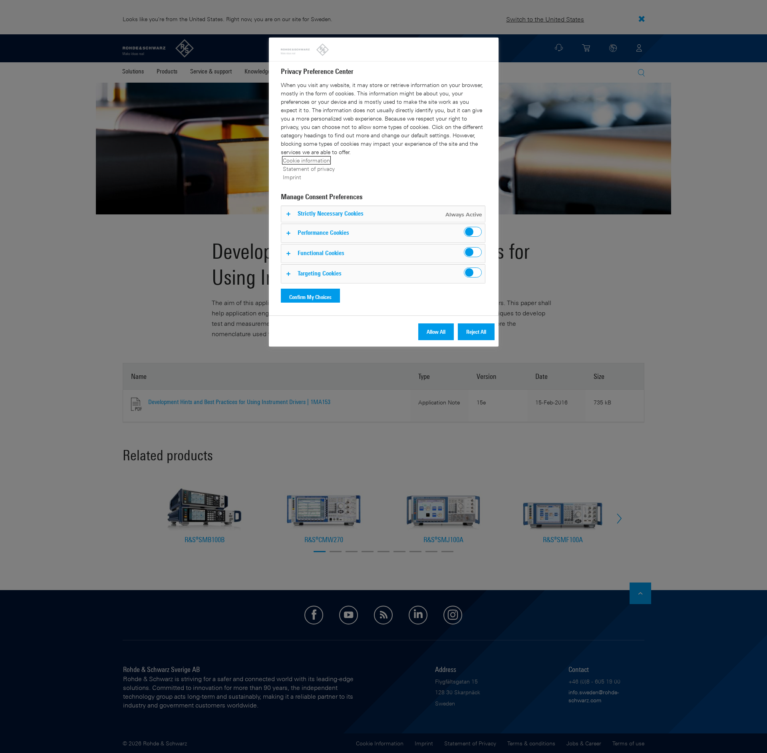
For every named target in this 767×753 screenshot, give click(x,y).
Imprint (292, 177)
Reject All (476, 331)
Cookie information (306, 160)
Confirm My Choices (310, 296)
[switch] (473, 232)
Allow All (436, 331)
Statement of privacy (309, 168)
